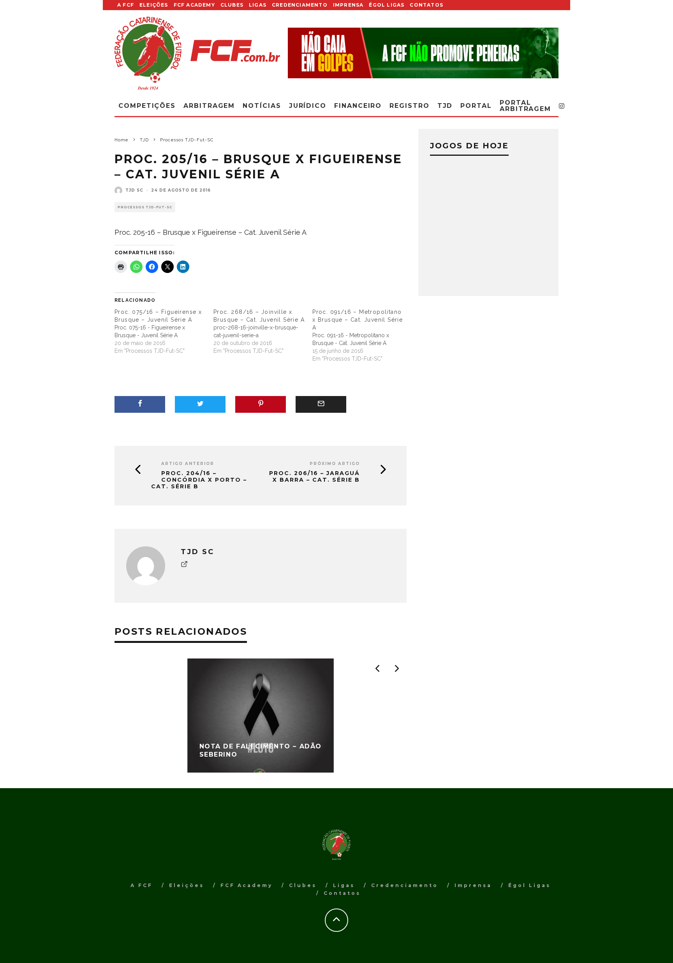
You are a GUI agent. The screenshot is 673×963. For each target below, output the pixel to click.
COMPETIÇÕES (147, 105)
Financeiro (358, 105)
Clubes (231, 5)
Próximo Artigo (335, 463)
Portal (476, 105)
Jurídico (307, 105)
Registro (409, 105)
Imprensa (348, 5)
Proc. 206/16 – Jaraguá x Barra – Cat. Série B (314, 476)
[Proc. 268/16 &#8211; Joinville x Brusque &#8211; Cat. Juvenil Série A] (262, 331)
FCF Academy (194, 5)
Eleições (153, 5)
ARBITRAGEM (209, 105)
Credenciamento (300, 5)
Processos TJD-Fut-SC (145, 207)
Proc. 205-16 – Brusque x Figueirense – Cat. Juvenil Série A (211, 232)
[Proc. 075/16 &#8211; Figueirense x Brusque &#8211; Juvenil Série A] (164, 331)
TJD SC (134, 190)
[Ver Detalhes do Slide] (423, 53)
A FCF (125, 5)
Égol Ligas (386, 5)
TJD (445, 105)
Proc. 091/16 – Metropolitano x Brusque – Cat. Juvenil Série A (357, 320)
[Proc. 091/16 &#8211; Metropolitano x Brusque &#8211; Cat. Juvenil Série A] (361, 335)
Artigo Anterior (187, 463)
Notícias (262, 105)
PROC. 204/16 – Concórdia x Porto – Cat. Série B (199, 479)
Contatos (426, 5)
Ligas (257, 5)
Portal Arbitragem (525, 106)
